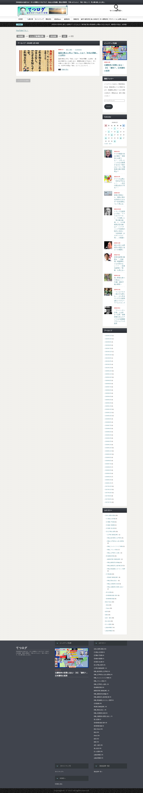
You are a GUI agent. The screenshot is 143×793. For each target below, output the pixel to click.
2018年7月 (108, 463)
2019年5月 (108, 431)
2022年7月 (108, 348)
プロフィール (113, 19)
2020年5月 (108, 393)
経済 (106, 611)
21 (105, 138)
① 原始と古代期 (110, 518)
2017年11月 (108, 489)
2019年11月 (108, 412)
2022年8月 (108, 345)
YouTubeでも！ (22, 31)
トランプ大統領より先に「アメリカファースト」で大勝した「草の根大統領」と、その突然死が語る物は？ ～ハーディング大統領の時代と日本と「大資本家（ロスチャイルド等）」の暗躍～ (119, 224)
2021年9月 (108, 358)
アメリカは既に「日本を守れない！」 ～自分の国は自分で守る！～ (119, 183)
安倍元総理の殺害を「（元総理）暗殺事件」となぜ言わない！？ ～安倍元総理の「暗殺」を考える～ (119, 263)
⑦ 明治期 (108, 574)
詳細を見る (65, 69)
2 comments (78, 49)
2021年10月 (108, 354)
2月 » (110, 143)
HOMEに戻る (58, 784)
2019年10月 (108, 415)
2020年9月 (108, 380)
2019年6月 (108, 428)
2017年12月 (108, 486)
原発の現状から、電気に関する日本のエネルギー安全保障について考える (119, 199)
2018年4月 (108, 473)
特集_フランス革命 (112, 549)
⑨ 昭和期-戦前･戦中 (112, 595)
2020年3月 (108, 399)
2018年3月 (108, 476)
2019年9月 (108, 419)
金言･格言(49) (85, 19)
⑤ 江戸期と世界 (110, 531)
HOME (20, 19)
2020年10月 (108, 377)
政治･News (108, 602)
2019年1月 (108, 444)
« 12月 (106, 143)
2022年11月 (108, 335)
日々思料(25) (104, 19)
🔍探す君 (30, 19)
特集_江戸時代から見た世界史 (115, 541)
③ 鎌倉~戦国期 (110, 525)
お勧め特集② (109, 630)
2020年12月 (108, 371)
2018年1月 (108, 483)
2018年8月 (108, 460)
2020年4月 (108, 396)
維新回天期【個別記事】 (114, 559)
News (107, 608)
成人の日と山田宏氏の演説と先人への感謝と (119, 247)
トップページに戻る (23, 80)
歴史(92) (48, 19)
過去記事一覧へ (98, 771)
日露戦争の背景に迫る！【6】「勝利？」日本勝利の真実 (114, 68)
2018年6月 (108, 467)
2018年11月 (108, 451)
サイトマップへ (59, 771)
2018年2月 (108, 479)
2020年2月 (108, 403)
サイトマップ (39, 19)
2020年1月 (108, 406)
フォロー (108, 106)
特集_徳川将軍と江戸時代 (114, 538)
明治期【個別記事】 (112, 577)
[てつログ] (42, 16)
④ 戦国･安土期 (110, 528)
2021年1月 (108, 367)
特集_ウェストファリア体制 (115, 546)
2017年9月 (108, 496)
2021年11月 (108, 351)
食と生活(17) (95, 19)
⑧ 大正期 (108, 592)
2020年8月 (108, 383)
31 (114, 141)
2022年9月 (108, 342)
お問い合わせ (122, 19)
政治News (57, 19)
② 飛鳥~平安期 (110, 522)
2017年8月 (108, 499)
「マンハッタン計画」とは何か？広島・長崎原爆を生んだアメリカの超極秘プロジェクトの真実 (119, 316)
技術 (106, 614)
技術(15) (76, 19)
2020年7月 (108, 387)
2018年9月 (108, 457)
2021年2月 (108, 364)
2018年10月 (108, 454)
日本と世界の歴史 (110, 515)
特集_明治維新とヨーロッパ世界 (116, 568)
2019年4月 (108, 435)
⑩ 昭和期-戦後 (110, 598)
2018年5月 (108, 470)
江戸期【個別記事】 (112, 534)
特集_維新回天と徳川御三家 (115, 565)
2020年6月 (108, 390)
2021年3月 (108, 361)
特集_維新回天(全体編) (113, 562)
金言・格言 (69, 49)
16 (111, 134)
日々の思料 (108, 624)
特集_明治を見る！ (112, 580)
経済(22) (67, 19)
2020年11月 (108, 374)
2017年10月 (108, 492)
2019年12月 (108, 409)
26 (120, 138)
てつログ (21, 647)
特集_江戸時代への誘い (113, 553)
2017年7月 (108, 502)
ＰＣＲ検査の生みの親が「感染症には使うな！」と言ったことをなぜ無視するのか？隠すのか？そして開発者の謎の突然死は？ (119, 162)
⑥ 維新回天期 (110, 556)
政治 (107, 605)
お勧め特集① (109, 627)
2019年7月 (108, 425)
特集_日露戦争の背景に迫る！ (115, 587)
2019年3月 (108, 438)
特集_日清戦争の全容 (113, 583)
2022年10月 (108, 338)
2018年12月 (108, 447)
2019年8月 (108, 422)
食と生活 (107, 621)
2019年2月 (108, 441)
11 (117, 131)
